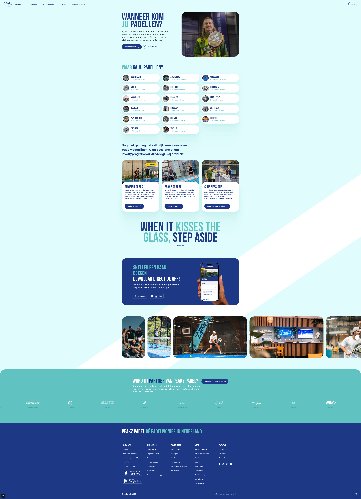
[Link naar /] (8, 4)
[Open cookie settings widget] (3, 496)
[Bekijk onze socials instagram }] (223, 464)
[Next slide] (357, 337)
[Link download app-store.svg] (132, 473)
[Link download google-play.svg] (132, 481)
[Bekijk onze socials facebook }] (219, 464)
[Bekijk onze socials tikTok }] (227, 464)
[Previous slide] (4, 337)
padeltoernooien (226, 198)
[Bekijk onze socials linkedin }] (231, 464)
